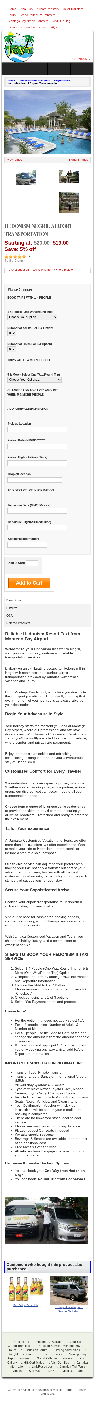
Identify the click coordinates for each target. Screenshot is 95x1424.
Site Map (35, 1371)
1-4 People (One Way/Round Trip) (30, 312)
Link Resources (42, 1366)
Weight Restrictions (21, 1354)
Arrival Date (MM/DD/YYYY (26, 440)
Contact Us (21, 1342)
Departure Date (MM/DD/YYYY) (29, 505)
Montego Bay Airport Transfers (28, 21)
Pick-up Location (19, 423)
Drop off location (19, 474)
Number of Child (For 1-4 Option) (29, 344)
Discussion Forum (35, 1350)
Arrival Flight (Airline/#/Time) (27, 457)
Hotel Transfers (73, 9)
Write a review (63, 269)
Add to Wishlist (41, 269)
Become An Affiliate (49, 1342)
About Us (26, 9)
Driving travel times (67, 1350)
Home (12, 9)
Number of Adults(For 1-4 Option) (30, 328)
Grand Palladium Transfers (37, 15)
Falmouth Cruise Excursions (27, 27)
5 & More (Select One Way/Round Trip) (33, 374)
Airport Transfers (48, 9)
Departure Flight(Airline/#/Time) (29, 522)
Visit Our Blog (61, 21)
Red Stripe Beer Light (25, 1305)
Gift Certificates (34, 1362)
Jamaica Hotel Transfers (34, 80)
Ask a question (19, 269)
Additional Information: (23, 539)
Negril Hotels (62, 80)
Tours (12, 15)
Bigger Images (78, 159)
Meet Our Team (72, 1371)
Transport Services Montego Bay (58, 1346)
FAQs (53, 27)
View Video (14, 159)
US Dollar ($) (80, 58)
